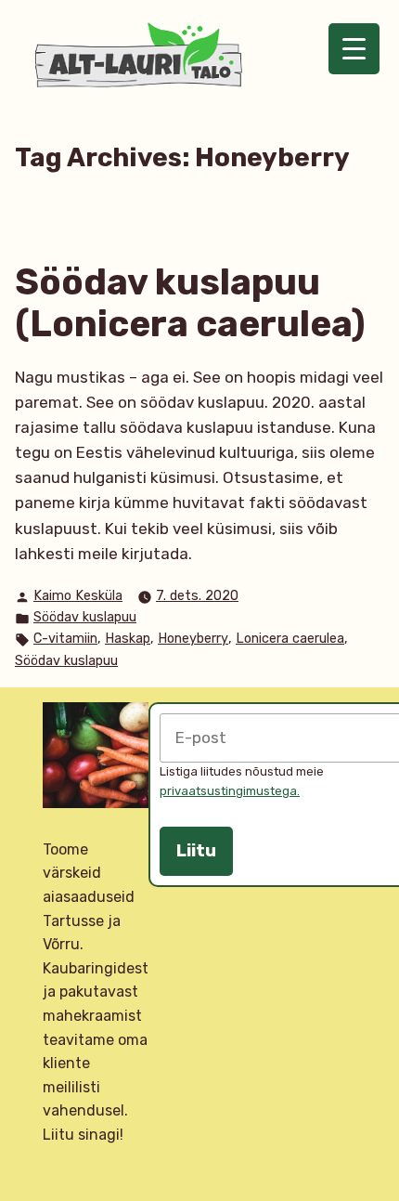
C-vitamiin (65, 638)
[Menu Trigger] (354, 48)
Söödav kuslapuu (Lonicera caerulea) (190, 303)
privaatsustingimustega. (230, 791)
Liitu (196, 851)
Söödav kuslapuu (84, 617)
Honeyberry (193, 638)
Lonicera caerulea (290, 638)
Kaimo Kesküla (77, 596)
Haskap (127, 638)
